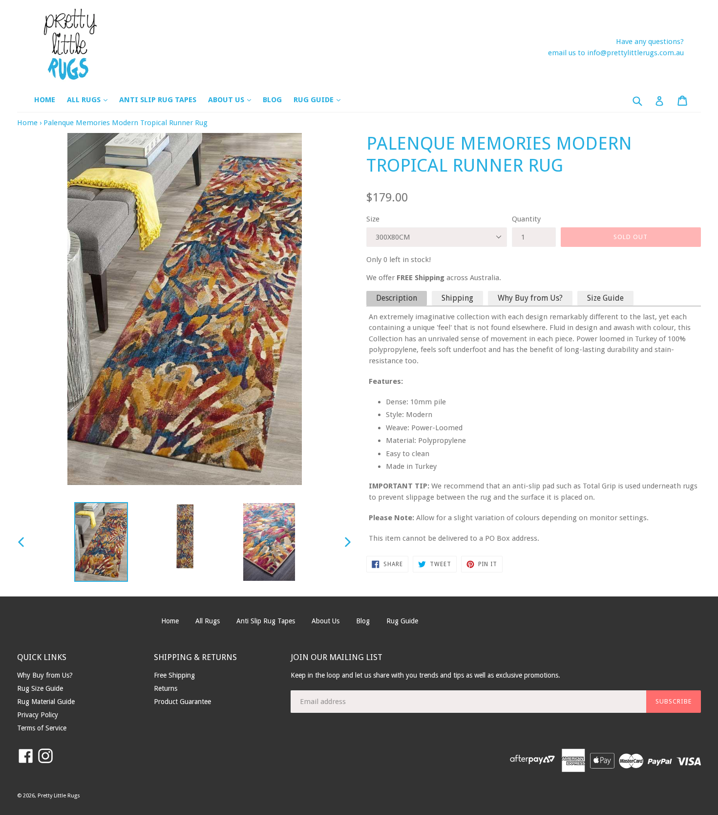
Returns (165, 688)
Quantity (526, 219)
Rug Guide (322, 99)
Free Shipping (174, 675)
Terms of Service (41, 728)
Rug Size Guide (40, 688)
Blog (272, 99)
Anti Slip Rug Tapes (157, 99)
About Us (234, 99)
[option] (101, 542)
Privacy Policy (37, 715)
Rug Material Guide (46, 701)
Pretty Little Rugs (59, 796)
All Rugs (92, 99)
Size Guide (605, 298)
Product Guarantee (182, 701)
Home (44, 99)
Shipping (457, 298)
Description (396, 298)
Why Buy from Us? (530, 298)
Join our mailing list (336, 657)
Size (373, 219)
